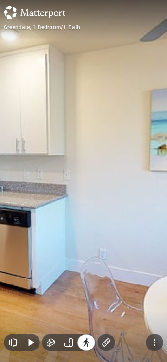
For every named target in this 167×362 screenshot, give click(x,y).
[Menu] (154, 342)
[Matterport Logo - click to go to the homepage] (34, 12)
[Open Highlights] (13, 342)
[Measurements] (106, 342)
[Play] (30, 342)
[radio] (51, 342)
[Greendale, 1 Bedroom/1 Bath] (83, 181)
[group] (69, 342)
